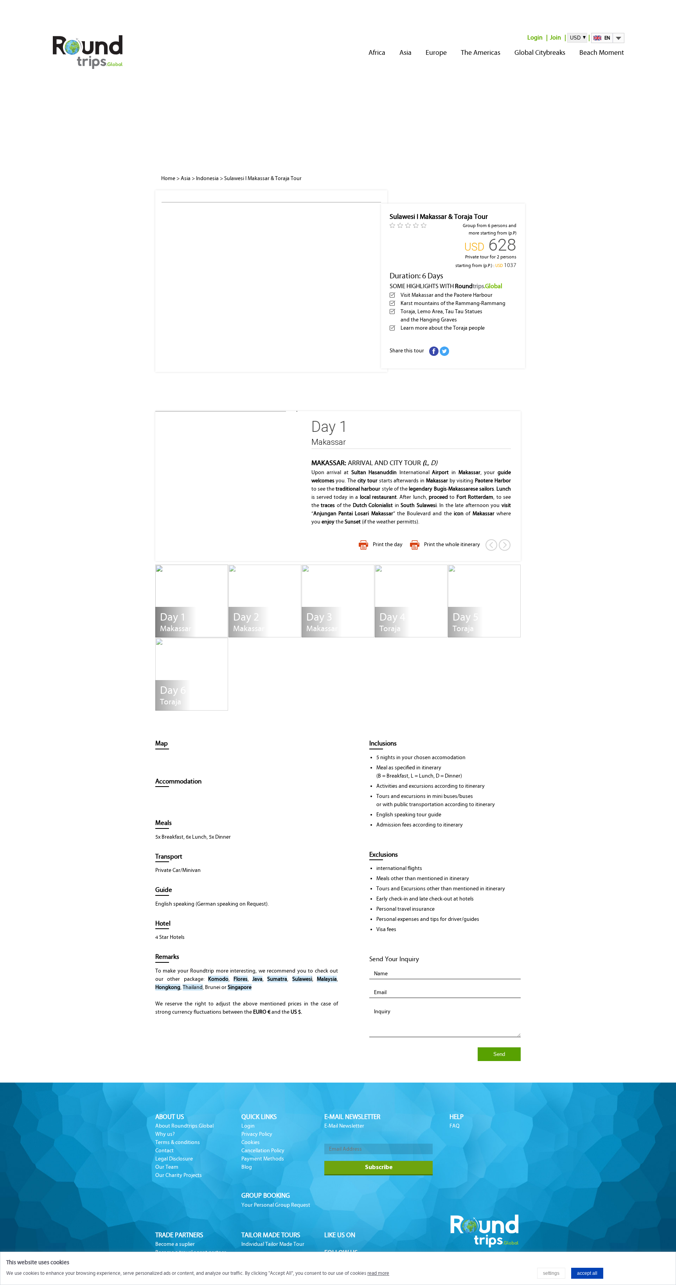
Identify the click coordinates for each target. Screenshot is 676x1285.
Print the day (388, 544)
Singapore (240, 987)
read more (378, 1273)
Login (535, 37)
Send (499, 1054)
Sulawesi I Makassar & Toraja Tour (263, 178)
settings (551, 1273)
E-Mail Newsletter (344, 1126)
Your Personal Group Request (275, 1205)
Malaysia (327, 979)
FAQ (454, 1126)
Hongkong (167, 987)
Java (257, 979)
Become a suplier (175, 1244)
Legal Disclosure (174, 1158)
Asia (405, 52)
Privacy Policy (256, 1134)
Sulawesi (302, 979)
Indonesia (207, 178)
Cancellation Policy (262, 1150)
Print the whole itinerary (452, 544)
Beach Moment (601, 52)
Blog (246, 1167)
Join (555, 37)
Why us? (165, 1134)
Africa (377, 52)
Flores (241, 979)
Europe (436, 52)
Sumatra (277, 979)
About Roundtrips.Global (184, 1126)
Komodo (218, 979)
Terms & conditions (177, 1142)
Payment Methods (262, 1158)
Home (168, 178)
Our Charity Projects (178, 1175)
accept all (587, 1273)
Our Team (166, 1167)
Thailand (193, 987)
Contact (164, 1150)
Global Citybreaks (539, 52)
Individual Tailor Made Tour (272, 1244)
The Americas (480, 52)
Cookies (250, 1142)
